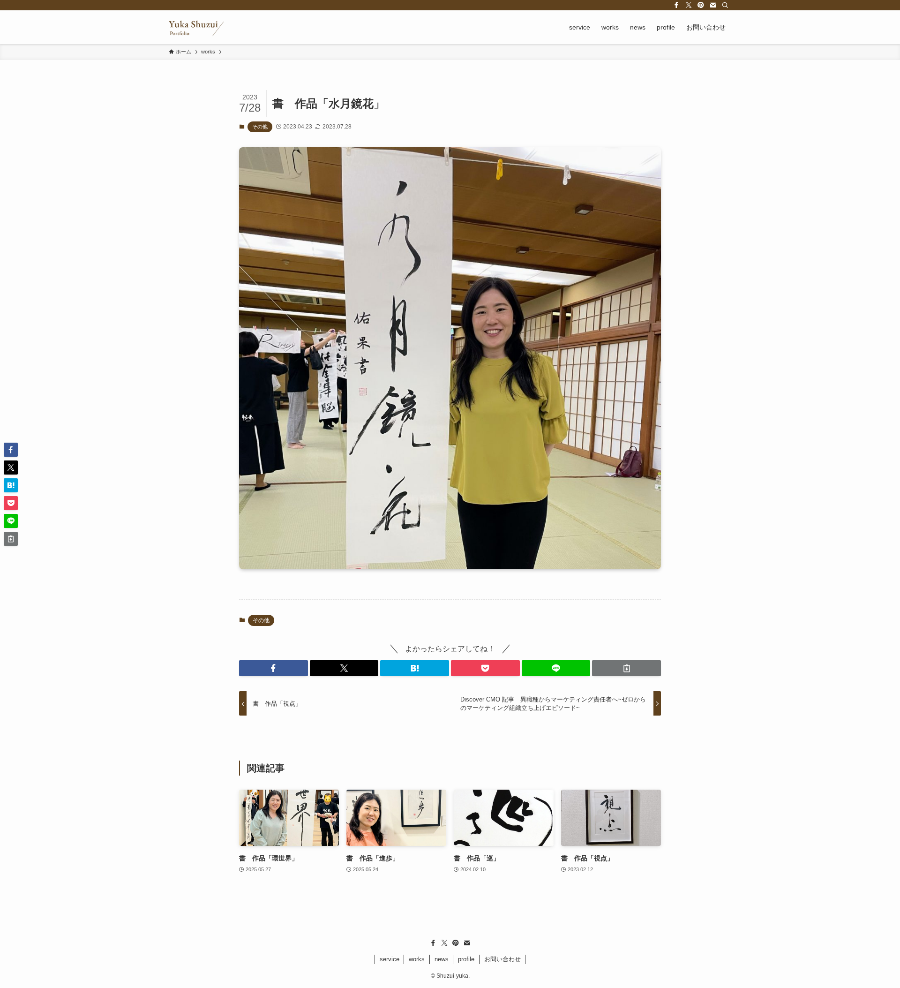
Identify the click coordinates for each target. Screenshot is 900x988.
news (442, 959)
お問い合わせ (502, 959)
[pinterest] (701, 5)
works (417, 959)
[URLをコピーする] (626, 668)
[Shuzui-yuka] (196, 27)
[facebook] (676, 5)
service (389, 959)
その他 (260, 126)
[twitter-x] (688, 5)
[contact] (713, 5)
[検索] (725, 5)
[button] (273, 668)
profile (466, 959)
